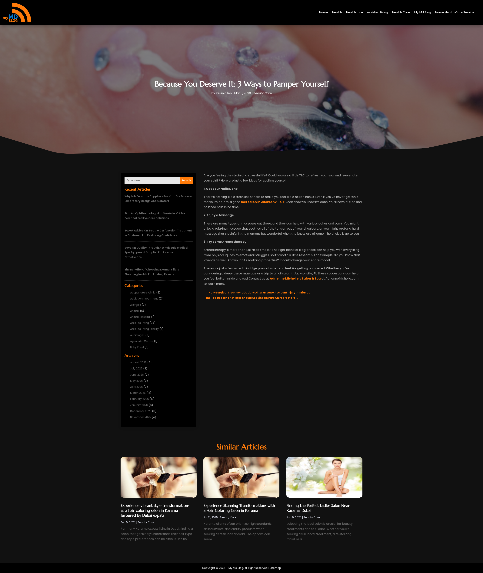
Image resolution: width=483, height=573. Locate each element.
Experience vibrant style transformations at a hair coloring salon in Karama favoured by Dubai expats (155, 510)
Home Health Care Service (454, 12)
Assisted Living (377, 12)
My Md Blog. (236, 568)
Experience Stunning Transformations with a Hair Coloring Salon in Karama (239, 508)
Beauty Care (262, 93)
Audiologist (137, 335)
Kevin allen (224, 93)
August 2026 (138, 362)
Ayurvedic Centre (141, 341)
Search (186, 180)
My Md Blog (422, 12)
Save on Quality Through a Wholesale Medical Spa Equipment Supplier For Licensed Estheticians (156, 252)
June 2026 (137, 375)
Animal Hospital (140, 317)
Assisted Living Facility (144, 329)
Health (337, 12)
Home (323, 12)
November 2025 (140, 417)
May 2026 (136, 381)
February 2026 (139, 399)
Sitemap (275, 568)
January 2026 (139, 405)
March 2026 (138, 393)
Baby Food (137, 347)
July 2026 (136, 368)
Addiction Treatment (144, 298)
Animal (134, 311)
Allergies (135, 305)
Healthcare (354, 12)
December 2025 (140, 411)
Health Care (401, 12)
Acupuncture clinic (142, 292)
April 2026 (136, 387)
